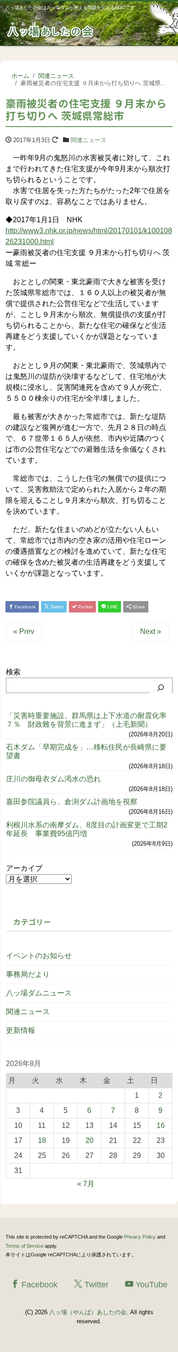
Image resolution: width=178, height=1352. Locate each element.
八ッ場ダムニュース (39, 993)
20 (89, 1140)
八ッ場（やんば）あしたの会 (87, 1312)
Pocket (85, 606)
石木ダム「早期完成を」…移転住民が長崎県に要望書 (86, 751)
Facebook (24, 606)
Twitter (56, 606)
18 (42, 1140)
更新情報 (20, 1030)
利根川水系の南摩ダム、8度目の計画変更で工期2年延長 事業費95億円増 (87, 829)
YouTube (150, 1284)
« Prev (23, 631)
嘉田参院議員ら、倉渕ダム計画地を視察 (71, 802)
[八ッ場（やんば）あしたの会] (51, 29)
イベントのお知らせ (39, 955)
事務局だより (28, 974)
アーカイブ (24, 868)
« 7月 (85, 1184)
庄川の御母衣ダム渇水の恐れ (53, 779)
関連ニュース (88, 140)
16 (161, 1125)
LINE (112, 606)
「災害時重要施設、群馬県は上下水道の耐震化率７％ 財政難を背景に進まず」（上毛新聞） (86, 720)
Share (138, 606)
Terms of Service (24, 1246)
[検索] (161, 687)
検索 (13, 672)
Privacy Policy (140, 1237)
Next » (150, 631)
